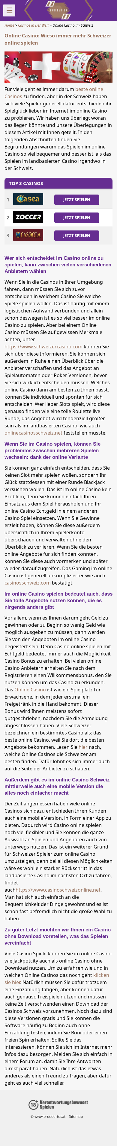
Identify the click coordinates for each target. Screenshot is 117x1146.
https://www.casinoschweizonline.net (58, 890)
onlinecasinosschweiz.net (33, 432)
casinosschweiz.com (27, 582)
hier (83, 747)
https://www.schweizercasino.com (43, 346)
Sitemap (76, 1116)
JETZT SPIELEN (76, 199)
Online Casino (30, 689)
